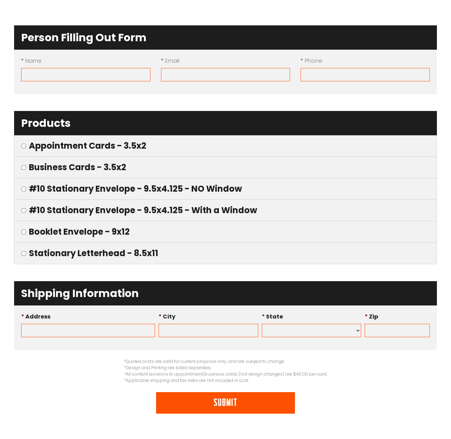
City (167, 317)
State (272, 317)
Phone (311, 61)
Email (170, 61)
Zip (371, 317)
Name (31, 61)
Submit (225, 402)
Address (35, 317)
